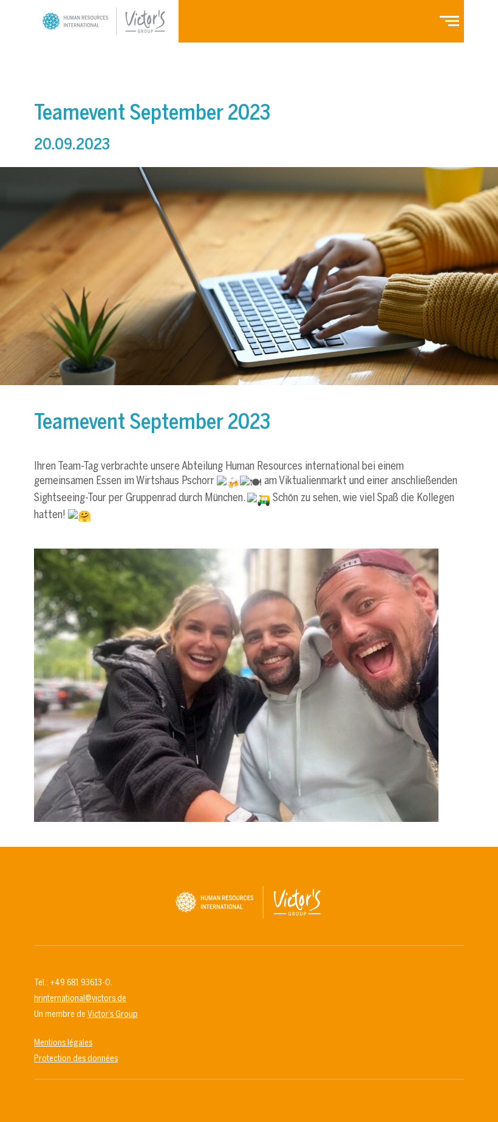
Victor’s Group (112, 1014)
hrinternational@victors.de (80, 998)
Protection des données (76, 1058)
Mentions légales (63, 1042)
